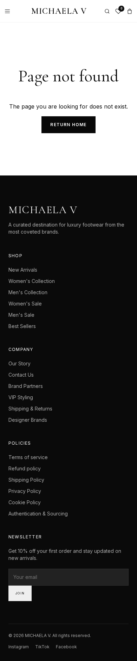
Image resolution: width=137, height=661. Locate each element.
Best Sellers (22, 326)
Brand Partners (25, 386)
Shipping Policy (26, 480)
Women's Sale (25, 304)
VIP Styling (20, 397)
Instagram (18, 646)
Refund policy (24, 468)
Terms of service (28, 457)
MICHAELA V (59, 11)
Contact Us (21, 375)
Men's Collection (27, 292)
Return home (68, 124)
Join (20, 593)
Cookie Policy (24, 502)
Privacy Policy (24, 491)
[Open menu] (9, 11)
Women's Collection (31, 281)
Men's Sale (21, 315)
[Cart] (129, 11)
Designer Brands (27, 420)
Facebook (66, 646)
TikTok (42, 646)
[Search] (107, 11)
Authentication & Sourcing (38, 514)
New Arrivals (22, 270)
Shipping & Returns (30, 409)
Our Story (19, 363)
